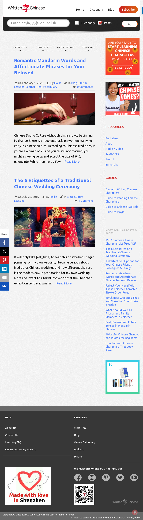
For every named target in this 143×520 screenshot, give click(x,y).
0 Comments (85, 86)
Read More (72, 161)
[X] (4, 251)
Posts (108, 22)
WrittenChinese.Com (43, 514)
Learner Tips (43, 47)
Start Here (80, 427)
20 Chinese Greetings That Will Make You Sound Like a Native (122, 301)
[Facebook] (4, 242)
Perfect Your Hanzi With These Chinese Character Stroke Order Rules (121, 289)
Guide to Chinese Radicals (122, 206)
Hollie (57, 83)
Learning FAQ (13, 442)
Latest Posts (20, 47)
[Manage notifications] (135, 512)
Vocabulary (88, 47)
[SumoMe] (4, 286)
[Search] (130, 24)
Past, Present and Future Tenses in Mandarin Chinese (121, 326)
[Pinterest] (4, 260)
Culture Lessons (65, 47)
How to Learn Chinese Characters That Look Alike (119, 347)
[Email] (4, 277)
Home (80, 9)
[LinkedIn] (4, 268)
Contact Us (11, 435)
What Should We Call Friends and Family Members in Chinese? (119, 313)
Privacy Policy (133, 517)
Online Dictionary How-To (20, 449)
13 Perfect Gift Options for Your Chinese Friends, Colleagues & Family (122, 264)
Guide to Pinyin (115, 212)
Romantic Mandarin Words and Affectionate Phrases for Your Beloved (50, 66)
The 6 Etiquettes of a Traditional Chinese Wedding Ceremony (119, 252)
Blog (111, 9)
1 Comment (85, 200)
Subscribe (128, 9)
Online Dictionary (84, 442)
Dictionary (96, 9)
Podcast (79, 449)
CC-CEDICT (120, 517)
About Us (10, 427)
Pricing (78, 456)
